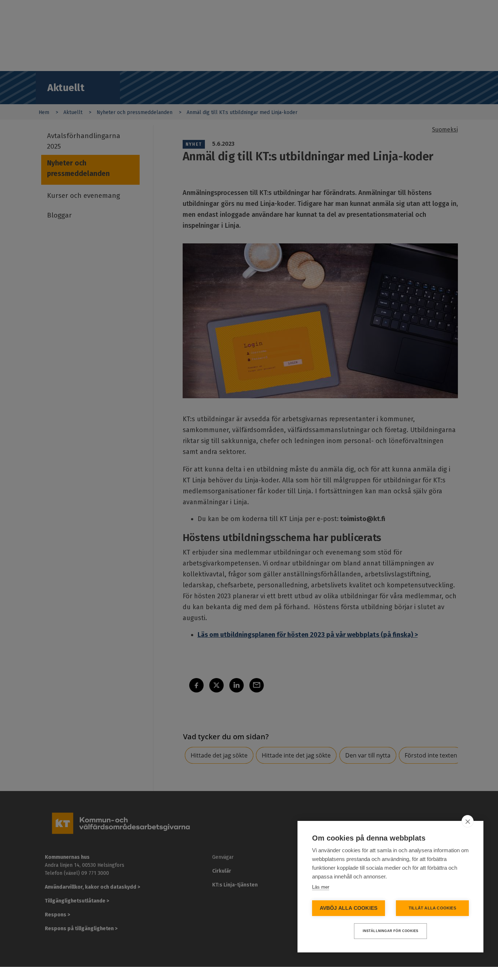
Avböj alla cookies (349, 908)
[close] (468, 821)
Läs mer (320, 887)
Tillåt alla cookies (432, 908)
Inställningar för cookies (391, 931)
